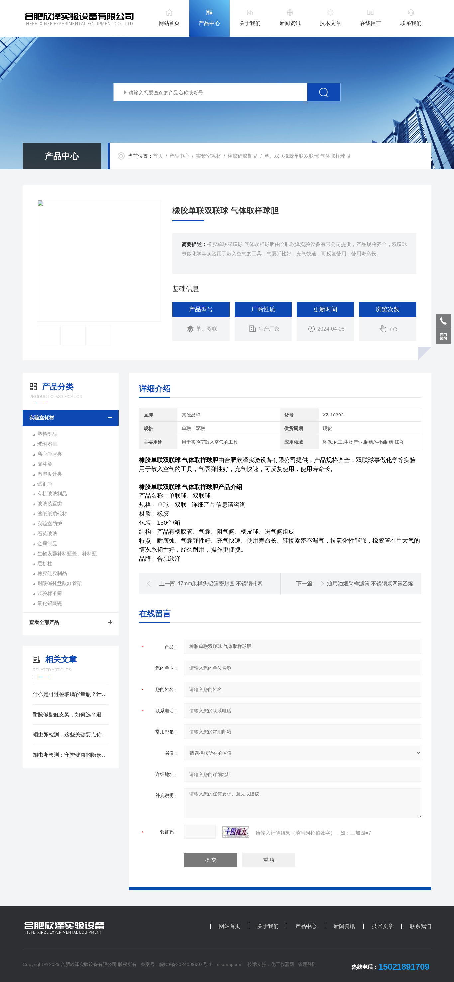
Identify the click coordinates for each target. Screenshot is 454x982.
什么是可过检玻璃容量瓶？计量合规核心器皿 (71, 694)
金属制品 (47, 543)
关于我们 (250, 23)
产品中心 (209, 23)
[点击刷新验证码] (235, 832)
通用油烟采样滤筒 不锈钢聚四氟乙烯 (370, 583)
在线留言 (370, 23)
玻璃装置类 (49, 503)
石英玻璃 (47, 533)
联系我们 (411, 23)
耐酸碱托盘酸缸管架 (59, 583)
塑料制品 (47, 434)
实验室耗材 (208, 156)
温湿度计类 (49, 474)
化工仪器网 (282, 964)
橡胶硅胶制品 (243, 156)
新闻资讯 (290, 23)
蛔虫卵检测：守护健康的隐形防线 (71, 755)
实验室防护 (49, 523)
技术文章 (330, 23)
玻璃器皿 (47, 444)
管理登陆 (307, 964)
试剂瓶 (44, 484)
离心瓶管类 (49, 454)
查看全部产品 (44, 622)
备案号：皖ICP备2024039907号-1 (176, 964)
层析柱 (44, 563)
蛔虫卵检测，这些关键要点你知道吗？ (71, 734)
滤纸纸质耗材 (52, 513)
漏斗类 (44, 464)
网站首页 (169, 23)
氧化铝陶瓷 (49, 603)
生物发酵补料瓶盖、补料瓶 (67, 553)
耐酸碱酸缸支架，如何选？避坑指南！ (71, 714)
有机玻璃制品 (52, 493)
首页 (158, 156)
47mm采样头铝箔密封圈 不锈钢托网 (220, 583)
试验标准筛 (49, 593)
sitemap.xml (229, 964)
